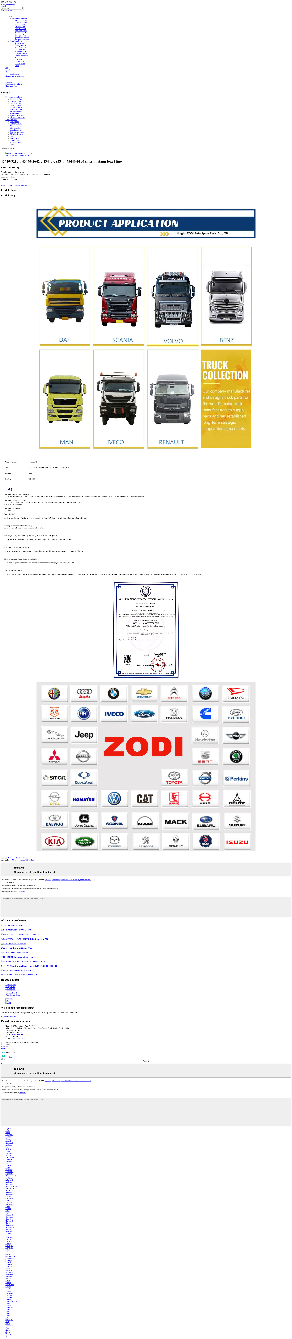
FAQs (7, 70)
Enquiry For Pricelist (8, 1016)
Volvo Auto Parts (21, 20)
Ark (16, 57)
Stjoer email (5, 1046)
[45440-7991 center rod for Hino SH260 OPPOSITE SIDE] (23, 961)
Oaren (17, 66)
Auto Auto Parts (16, 41)
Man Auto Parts (20, 25)
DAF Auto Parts (20, 29)
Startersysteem (20, 62)
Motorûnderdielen (21, 47)
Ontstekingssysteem (22, 53)
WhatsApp (10, 1057)
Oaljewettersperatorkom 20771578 (17, 155)
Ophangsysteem (20, 45)
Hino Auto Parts (20, 35)
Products (8, 16)
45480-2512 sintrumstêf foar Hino (20, 858)
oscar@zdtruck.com (18, 1034)
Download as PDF (22, 185)
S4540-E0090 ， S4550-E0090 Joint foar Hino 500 (24, 939)
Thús (7, 14)
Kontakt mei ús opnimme (14, 76)
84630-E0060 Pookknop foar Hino (17, 957)
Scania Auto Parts (21, 23)
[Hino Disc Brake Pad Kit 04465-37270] (16, 925)
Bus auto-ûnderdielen (22, 39)
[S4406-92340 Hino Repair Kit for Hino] (16, 970)
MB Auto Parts (20, 27)
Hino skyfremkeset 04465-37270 (16, 930)
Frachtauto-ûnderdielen (18, 18)
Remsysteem (19, 43)
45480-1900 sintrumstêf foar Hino (22, 860)
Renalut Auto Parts (21, 33)
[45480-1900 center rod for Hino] (13, 944)
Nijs (6, 68)
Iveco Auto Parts (21, 31)
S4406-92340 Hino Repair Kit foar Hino (20, 975)
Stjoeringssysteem (21, 51)
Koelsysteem (19, 59)
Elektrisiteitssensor (21, 55)
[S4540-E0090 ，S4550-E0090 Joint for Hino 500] (20, 934)
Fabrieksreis (14, 74)
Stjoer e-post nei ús (8, 185)
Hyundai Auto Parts (22, 37)
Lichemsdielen (20, 49)
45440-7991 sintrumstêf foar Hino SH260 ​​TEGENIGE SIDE (29, 966)
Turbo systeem (20, 64)
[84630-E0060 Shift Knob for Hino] (14, 953)
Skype (3, 1048)
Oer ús (7, 72)
